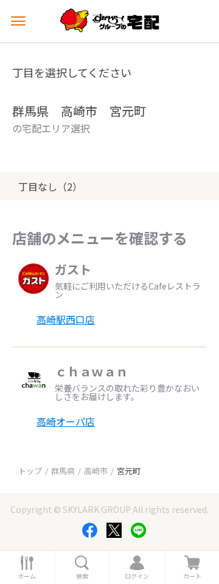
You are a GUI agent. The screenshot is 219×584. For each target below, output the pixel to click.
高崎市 (96, 471)
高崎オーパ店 (65, 421)
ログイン (137, 576)
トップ (30, 471)
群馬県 (63, 471)
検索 (82, 576)
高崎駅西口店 (65, 319)
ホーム (27, 576)
